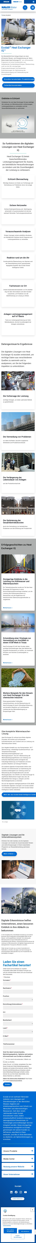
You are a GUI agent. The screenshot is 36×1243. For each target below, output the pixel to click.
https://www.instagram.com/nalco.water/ (20, 1192)
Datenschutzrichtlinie (15, 1080)
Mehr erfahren (8, 854)
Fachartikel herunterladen (13, 85)
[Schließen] (32, 1210)
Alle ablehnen (25, 1231)
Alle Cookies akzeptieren (10, 1230)
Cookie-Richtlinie (7, 1225)
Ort (4, 1012)
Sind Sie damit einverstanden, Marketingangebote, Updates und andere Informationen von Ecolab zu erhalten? (18, 1054)
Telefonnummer (9, 1044)
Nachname (7, 988)
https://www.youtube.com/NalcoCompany (25, 1192)
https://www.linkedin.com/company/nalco (11, 1192)
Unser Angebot (6, 15)
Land (5, 1028)
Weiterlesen (7, 608)
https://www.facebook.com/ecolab (16, 1192)
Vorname (6, 980)
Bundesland (7, 1020)
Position (6, 996)
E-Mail (5, 1036)
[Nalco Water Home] (8, 8)
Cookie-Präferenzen (18, 1198)
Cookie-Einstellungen (18, 1236)
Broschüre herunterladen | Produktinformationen (19, 79)
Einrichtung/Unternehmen (12, 1004)
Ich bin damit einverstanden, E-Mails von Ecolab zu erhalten (17, 1061)
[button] (25, 7)
